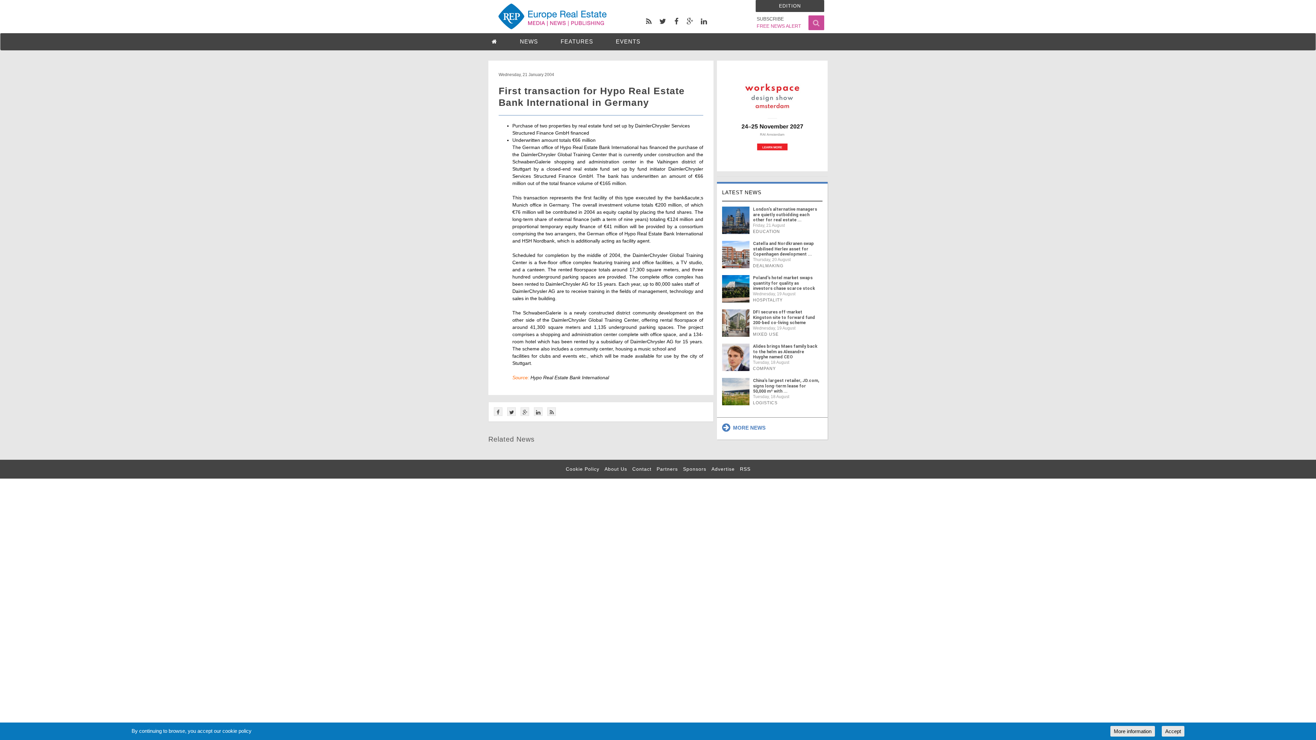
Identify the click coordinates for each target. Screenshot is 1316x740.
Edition (790, 6)
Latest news (741, 192)
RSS (745, 469)
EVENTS (628, 42)
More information (1133, 731)
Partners (667, 469)
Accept (1173, 731)
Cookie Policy (582, 469)
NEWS (529, 42)
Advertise (723, 469)
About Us (616, 469)
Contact (641, 469)
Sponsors (694, 469)
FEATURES (577, 42)
